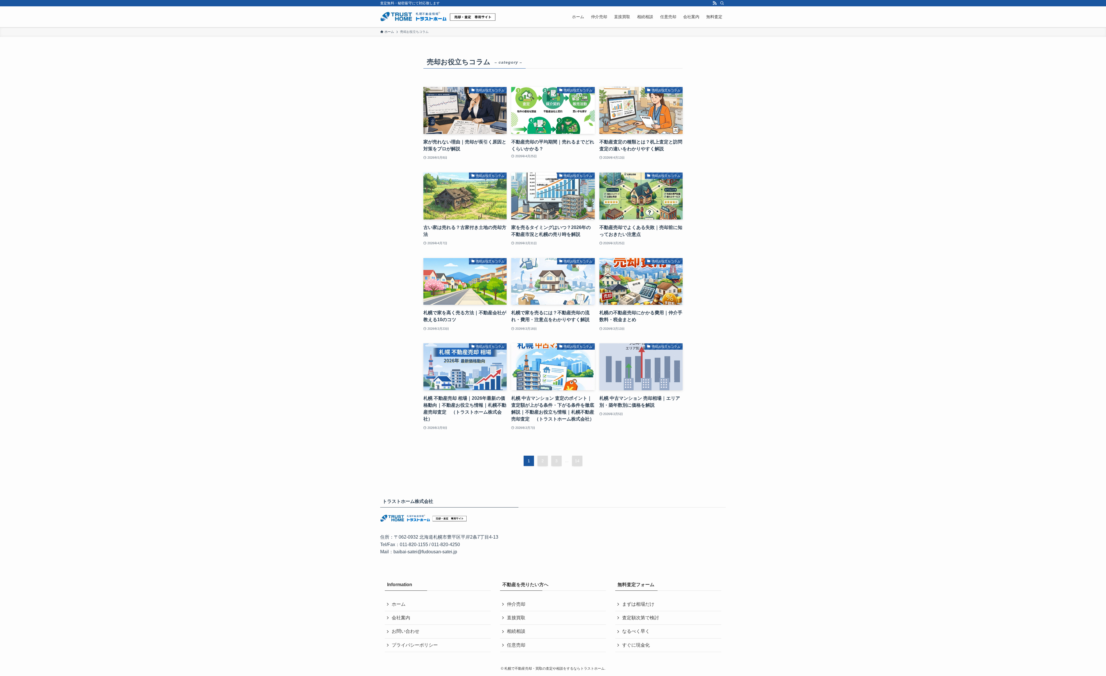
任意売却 (516, 645)
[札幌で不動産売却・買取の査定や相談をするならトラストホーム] (437, 16)
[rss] (714, 3)
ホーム (399, 604)
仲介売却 (516, 604)
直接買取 (516, 617)
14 (577, 461)
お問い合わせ (405, 631)
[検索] (722, 3)
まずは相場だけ (638, 604)
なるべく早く (636, 631)
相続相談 (516, 631)
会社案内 (401, 617)
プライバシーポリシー (415, 645)
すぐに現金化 (636, 645)
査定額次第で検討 (640, 617)
